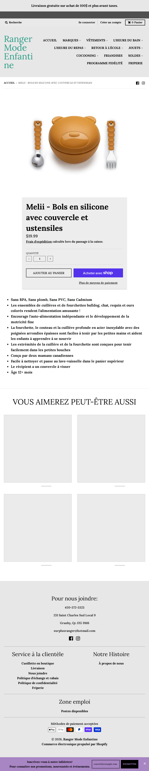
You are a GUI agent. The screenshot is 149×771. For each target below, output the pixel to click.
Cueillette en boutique (38, 663)
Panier (137, 22)
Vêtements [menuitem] (95, 40)
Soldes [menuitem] (134, 55)
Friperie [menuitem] (135, 63)
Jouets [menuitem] (134, 48)
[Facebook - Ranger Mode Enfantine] (137, 82)
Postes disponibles (74, 711)
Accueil (9, 82)
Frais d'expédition (39, 241)
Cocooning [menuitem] (86, 55)
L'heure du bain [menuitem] (126, 40)
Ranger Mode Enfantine (18, 51)
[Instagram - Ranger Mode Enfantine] (143, 82)
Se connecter (87, 22)
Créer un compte (110, 22)
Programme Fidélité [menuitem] (105, 63)
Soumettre (129, 764)
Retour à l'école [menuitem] (105, 48)
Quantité (32, 253)
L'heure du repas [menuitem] (68, 48)
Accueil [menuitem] (50, 40)
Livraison (38, 668)
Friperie (38, 688)
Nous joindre (37, 673)
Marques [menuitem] (70, 40)
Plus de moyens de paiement (98, 283)
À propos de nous (111, 663)
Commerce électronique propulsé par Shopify (74, 744)
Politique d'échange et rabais (38, 678)
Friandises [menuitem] (113, 55)
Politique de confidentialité (37, 683)
